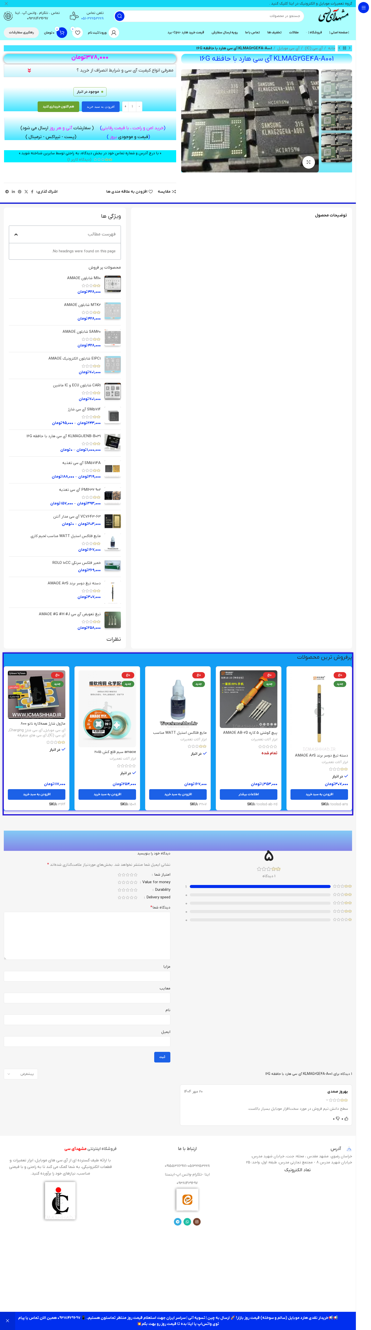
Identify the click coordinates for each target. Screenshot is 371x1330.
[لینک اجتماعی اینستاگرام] (197, 1222)
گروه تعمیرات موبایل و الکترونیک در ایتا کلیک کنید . (310, 3)
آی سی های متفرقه (31, 735)
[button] (16, 234)
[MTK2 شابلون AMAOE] (112, 311)
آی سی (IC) (313, 48)
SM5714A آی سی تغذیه (81, 463)
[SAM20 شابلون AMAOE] (112, 338)
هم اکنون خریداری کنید (58, 106)
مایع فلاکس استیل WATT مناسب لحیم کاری (66, 536)
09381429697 (37, 18)
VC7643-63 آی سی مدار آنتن (77, 516)
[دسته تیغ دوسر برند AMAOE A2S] (112, 592)
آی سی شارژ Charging (25, 730)
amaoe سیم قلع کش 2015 (115, 752)
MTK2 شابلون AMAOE (82, 304)
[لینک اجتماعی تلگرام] (7, 191)
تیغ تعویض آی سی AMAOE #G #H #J (70, 614)
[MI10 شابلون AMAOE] (112, 285)
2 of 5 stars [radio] (131, 875)
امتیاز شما (161, 875)
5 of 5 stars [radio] (119, 875)
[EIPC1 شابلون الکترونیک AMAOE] (112, 365)
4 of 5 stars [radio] (123, 875)
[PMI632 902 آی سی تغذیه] (112, 496)
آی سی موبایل (288, 48)
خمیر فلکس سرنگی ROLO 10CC (76, 562)
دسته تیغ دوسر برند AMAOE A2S (74, 583)
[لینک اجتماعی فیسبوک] (32, 191)
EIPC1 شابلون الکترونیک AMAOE (74, 358)
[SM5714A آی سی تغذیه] (112, 469)
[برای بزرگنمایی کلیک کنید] (308, 162)
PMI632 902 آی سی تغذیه (80, 489)
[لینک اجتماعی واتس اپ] (187, 1222)
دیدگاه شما (160, 907)
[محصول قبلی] (349, 48)
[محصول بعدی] (339, 48)
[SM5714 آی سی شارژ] (112, 416)
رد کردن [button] (7, 1321)
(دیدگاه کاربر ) (79, 159)
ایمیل (165, 1031)
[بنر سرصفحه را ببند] (6, 3)
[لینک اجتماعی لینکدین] (13, 191)
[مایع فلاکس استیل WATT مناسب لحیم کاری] (112, 543)
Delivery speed (157, 898)
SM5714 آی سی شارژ (84, 409)
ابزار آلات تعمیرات (335, 762)
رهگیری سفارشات (21, 32)
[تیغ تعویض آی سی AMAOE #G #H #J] (112, 621)
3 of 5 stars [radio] (127, 875)
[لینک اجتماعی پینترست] (19, 191)
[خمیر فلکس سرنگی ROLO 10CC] (112, 566)
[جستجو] (119, 16)
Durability (162, 890)
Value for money (155, 882)
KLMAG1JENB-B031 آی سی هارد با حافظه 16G (63, 436)
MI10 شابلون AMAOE (84, 278)
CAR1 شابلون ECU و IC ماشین (77, 385)
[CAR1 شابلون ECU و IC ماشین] (112, 392)
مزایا (166, 966)
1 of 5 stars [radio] (136, 875)
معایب (165, 988)
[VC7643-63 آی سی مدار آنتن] (112, 521)
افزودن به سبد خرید (101, 106)
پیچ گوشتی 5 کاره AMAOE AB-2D (250, 732)
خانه (331, 48)
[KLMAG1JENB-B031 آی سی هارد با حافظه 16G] (112, 443)
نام (168, 1010)
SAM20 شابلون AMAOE (82, 331)
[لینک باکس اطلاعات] (333, 16)
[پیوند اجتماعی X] (26, 191)
